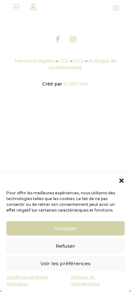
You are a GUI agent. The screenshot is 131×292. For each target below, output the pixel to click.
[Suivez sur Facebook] (58, 39)
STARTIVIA (76, 84)
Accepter (65, 228)
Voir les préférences (65, 263)
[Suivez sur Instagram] (73, 39)
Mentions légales (34, 61)
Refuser (65, 246)
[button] (121, 180)
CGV (64, 61)
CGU (79, 61)
